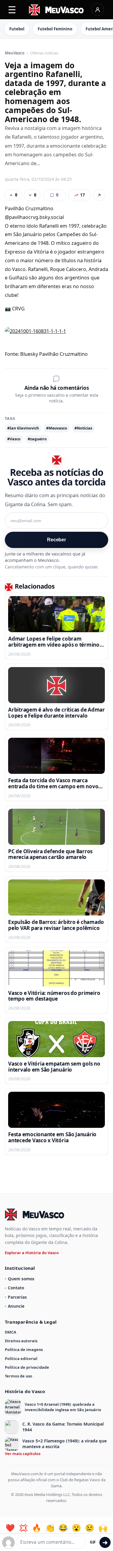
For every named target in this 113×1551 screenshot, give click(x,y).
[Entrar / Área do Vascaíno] (97, 9)
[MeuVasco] (56, 9)
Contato (16, 1288)
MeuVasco (14, 53)
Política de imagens (24, 1349)
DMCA (10, 1332)
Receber (56, 539)
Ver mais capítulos (22, 1453)
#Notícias (83, 428)
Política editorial (21, 1358)
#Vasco (13, 439)
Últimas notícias (44, 53)
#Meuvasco (56, 428)
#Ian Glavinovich (23, 428)
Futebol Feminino (55, 29)
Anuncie (16, 1306)
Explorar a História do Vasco (32, 1252)
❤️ (10, 1528)
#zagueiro (37, 439)
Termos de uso (18, 1376)
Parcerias (17, 1297)
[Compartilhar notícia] (99, 195)
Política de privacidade (27, 1367)
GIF (93, 1542)
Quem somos (21, 1279)
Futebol (16, 29)
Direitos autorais (21, 1340)
